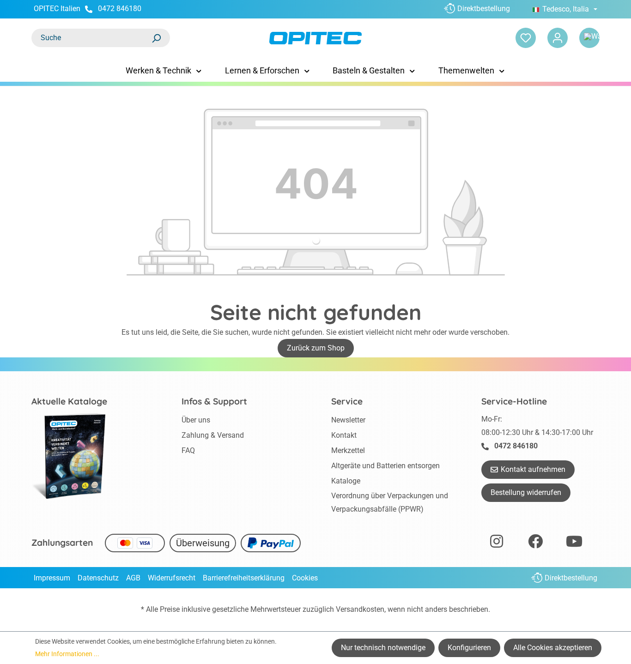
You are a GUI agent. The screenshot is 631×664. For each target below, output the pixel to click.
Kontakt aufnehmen (533, 469)
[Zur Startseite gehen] (316, 38)
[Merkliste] (526, 38)
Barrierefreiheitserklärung (244, 577)
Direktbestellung (483, 8)
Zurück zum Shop (316, 348)
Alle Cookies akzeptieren (552, 647)
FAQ (188, 450)
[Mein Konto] (557, 38)
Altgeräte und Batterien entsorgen (385, 465)
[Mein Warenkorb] (589, 38)
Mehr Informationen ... (67, 654)
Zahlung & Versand (213, 435)
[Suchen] (156, 38)
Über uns (196, 420)
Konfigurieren (469, 647)
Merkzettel (348, 450)
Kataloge (345, 481)
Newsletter (348, 420)
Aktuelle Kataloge (69, 401)
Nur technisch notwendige (383, 647)
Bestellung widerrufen (526, 492)
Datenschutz (98, 577)
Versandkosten (360, 609)
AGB (133, 577)
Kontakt (344, 435)
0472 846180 (119, 8)
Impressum (52, 577)
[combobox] (91, 38)
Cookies (305, 577)
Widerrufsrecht (171, 577)
